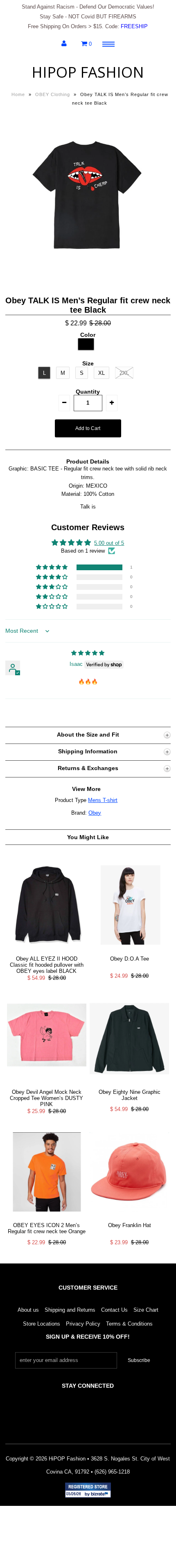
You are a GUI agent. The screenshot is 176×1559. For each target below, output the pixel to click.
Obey (94, 813)
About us (28, 1310)
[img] (87, 653)
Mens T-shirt (102, 800)
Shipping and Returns (70, 1310)
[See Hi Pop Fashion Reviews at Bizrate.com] (88, 1490)
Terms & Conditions (129, 1324)
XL (101, 373)
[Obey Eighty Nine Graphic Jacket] (129, 1084)
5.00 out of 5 (109, 543)
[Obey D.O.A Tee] (129, 951)
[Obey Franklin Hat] (129, 1218)
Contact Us (114, 1310)
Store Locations (41, 1324)
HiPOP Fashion (88, 72)
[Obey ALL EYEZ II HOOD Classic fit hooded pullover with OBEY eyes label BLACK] (46, 951)
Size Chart (145, 1310)
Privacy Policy (83, 1324)
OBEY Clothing (52, 94)
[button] (52, 567)
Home (18, 94)
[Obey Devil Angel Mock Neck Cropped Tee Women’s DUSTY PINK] (46, 1084)
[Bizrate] (100, 1494)
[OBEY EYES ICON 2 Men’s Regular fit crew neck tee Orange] (46, 1218)
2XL (124, 373)
